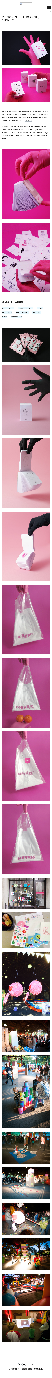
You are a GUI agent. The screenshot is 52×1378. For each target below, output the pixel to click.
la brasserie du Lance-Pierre (17, 117)
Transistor (28, 120)
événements (7, 312)
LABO (4, 317)
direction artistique (26, 308)
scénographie (16, 317)
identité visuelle (22, 312)
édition (39, 308)
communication (8, 308)
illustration (36, 312)
